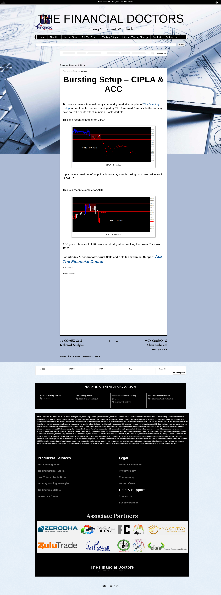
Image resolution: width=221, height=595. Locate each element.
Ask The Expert (89, 37)
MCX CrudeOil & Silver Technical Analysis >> (156, 345)
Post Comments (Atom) (88, 357)
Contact (157, 37)
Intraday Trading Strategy (135, 37)
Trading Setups (110, 37)
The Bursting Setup (84, 396)
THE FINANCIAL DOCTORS (110, 18)
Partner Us (171, 37)
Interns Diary (70, 37)
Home (42, 37)
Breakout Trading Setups (50, 396)
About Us (54, 37)
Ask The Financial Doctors (159, 396)
